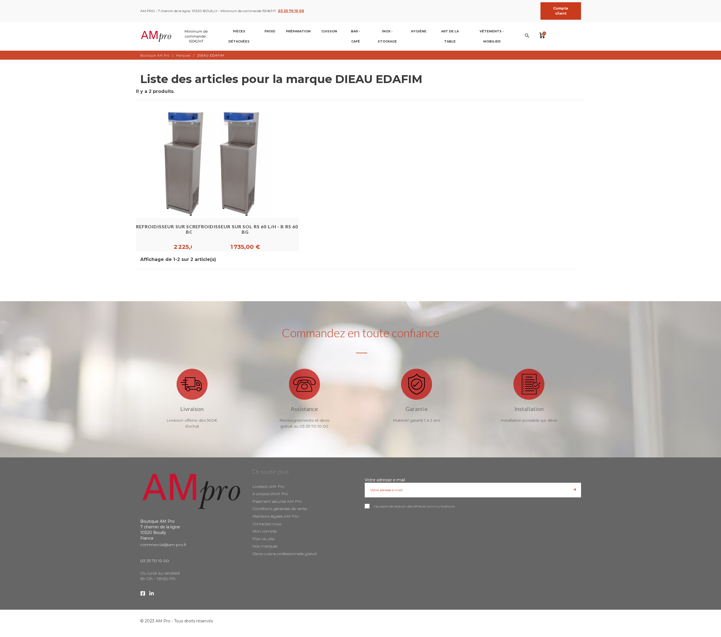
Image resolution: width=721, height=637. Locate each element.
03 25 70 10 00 (291, 11)
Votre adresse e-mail (385, 479)
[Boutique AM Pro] (175, 36)
